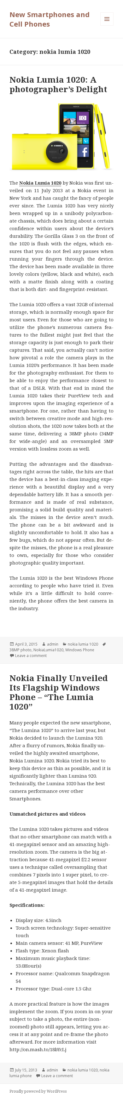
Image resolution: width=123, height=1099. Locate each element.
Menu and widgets (107, 25)
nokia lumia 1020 (83, 644)
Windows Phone (79, 650)
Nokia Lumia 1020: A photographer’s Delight (58, 84)
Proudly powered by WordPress (38, 1091)
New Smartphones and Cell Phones (49, 18)
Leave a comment (31, 655)
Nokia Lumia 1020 (40, 183)
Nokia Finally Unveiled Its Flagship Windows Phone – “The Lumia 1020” (58, 692)
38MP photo (20, 650)
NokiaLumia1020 (48, 650)
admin (52, 644)
